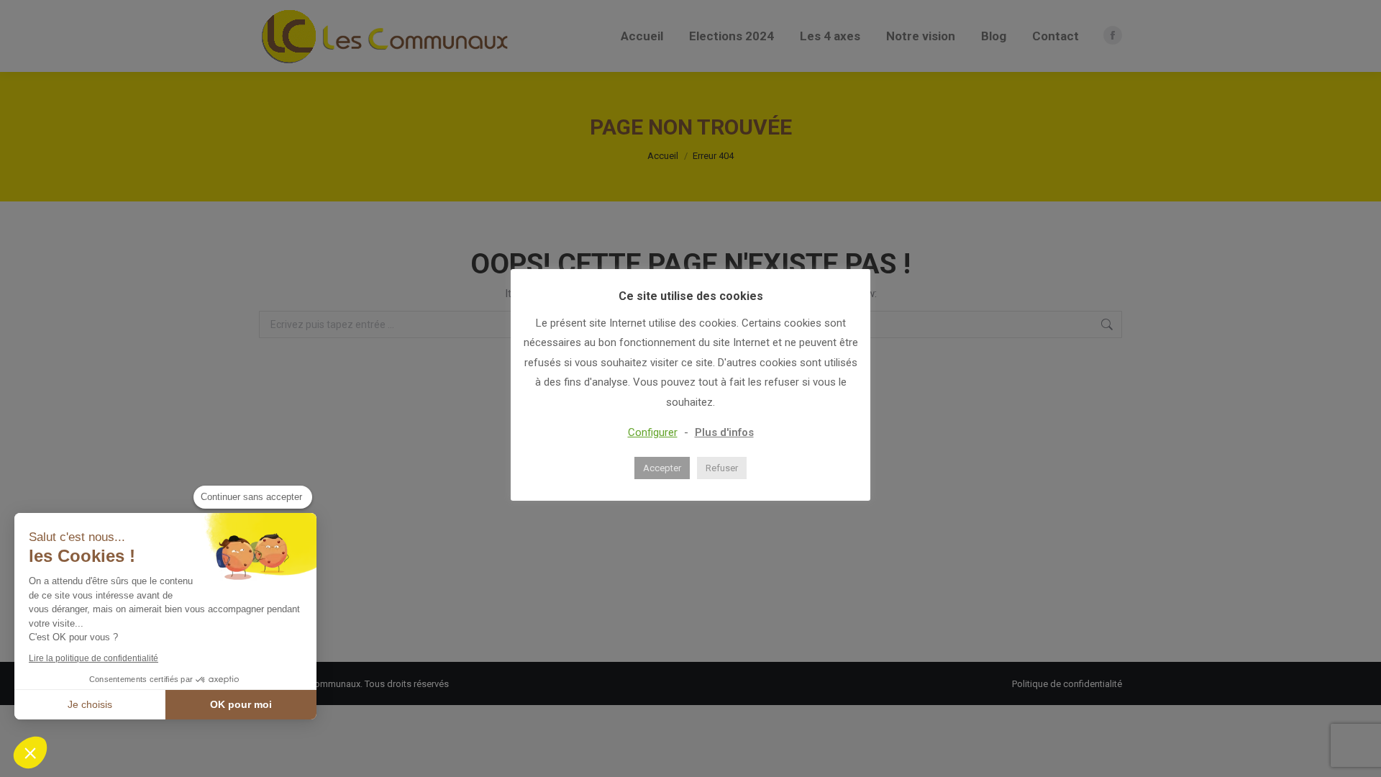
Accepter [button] (662, 468)
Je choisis (90, 704)
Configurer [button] (653, 432)
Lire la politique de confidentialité (93, 658)
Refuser (722, 468)
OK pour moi (241, 704)
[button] (30, 752)
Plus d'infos (724, 432)
